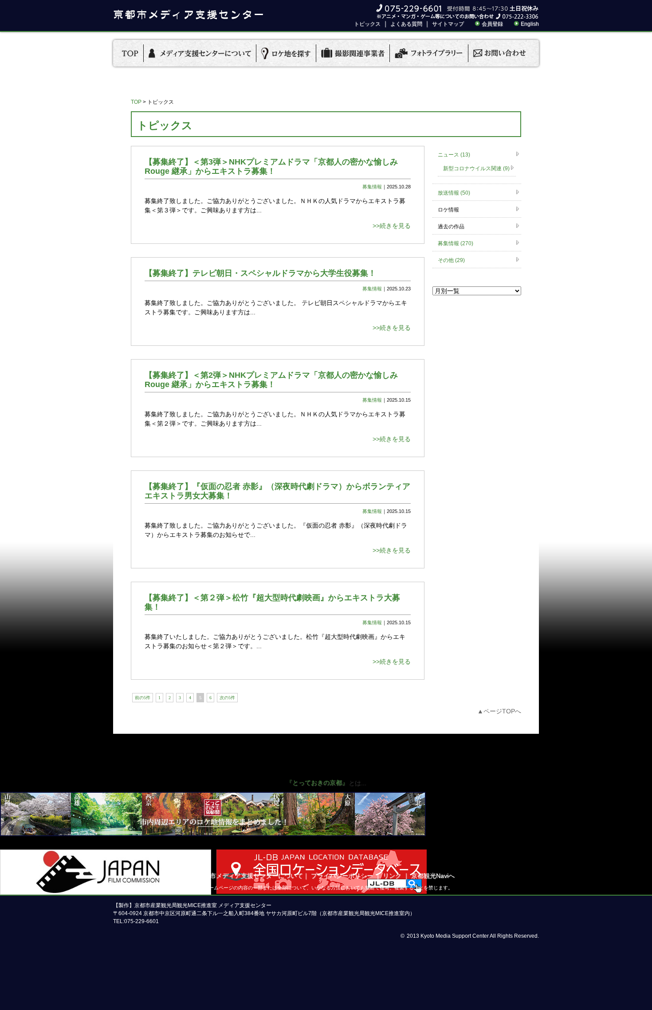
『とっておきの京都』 (317, 782)
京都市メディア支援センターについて (250, 875)
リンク (392, 875)
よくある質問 (406, 24)
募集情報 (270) (455, 243)
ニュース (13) (454, 155)
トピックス (367, 24)
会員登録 (492, 24)
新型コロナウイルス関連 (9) (476, 168)
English (530, 24)
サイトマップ (448, 24)
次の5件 (227, 697)
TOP (136, 102)
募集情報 (372, 186)
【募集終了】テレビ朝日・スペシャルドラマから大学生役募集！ (260, 273)
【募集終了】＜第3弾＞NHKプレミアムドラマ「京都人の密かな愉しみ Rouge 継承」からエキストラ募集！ (271, 166)
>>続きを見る (392, 225)
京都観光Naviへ (433, 875)
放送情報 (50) (454, 193)
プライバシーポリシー (342, 875)
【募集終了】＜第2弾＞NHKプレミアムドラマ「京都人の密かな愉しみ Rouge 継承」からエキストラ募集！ (271, 380)
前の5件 (142, 697)
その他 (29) (451, 260)
